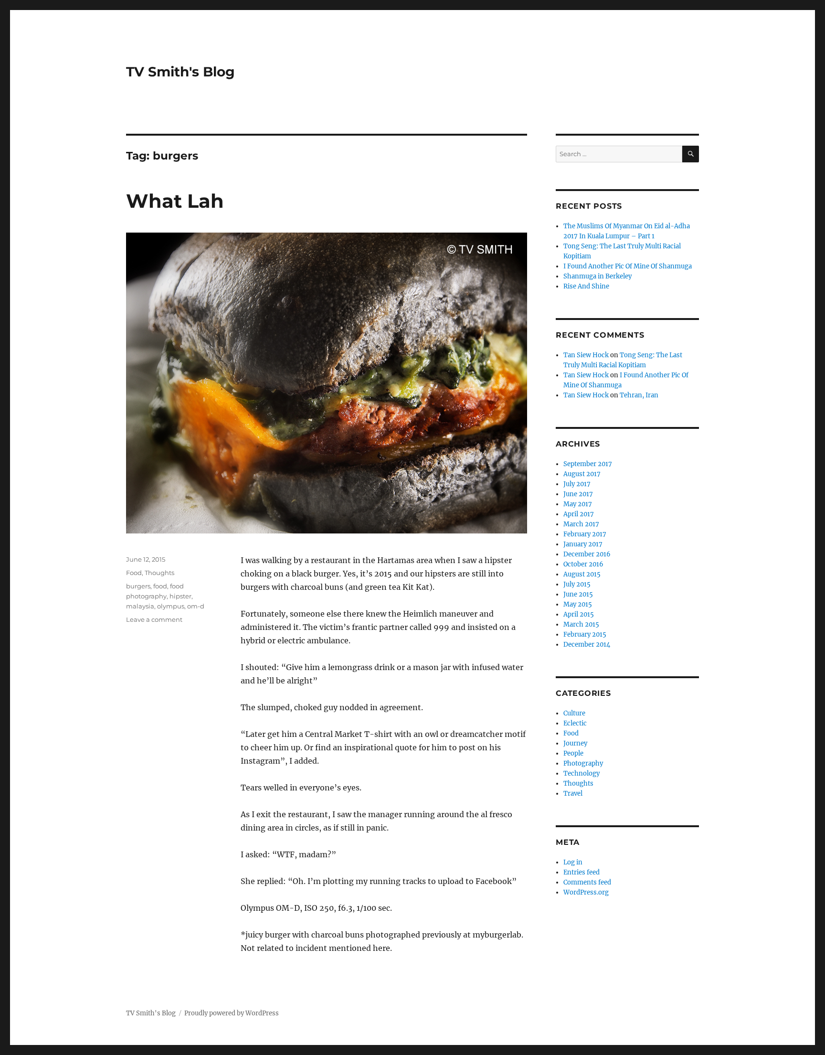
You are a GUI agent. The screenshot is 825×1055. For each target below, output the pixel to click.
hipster (180, 596)
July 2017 (577, 484)
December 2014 (586, 644)
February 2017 (584, 534)
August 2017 (582, 474)
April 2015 (578, 614)
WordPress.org (586, 892)
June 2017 (578, 494)
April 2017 (578, 514)
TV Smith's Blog (180, 72)
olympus (170, 606)
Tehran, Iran (639, 395)
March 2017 (581, 524)
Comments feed (587, 882)
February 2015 (584, 634)
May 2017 (577, 504)
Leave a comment (154, 619)
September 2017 (587, 464)
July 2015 (577, 584)
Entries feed (581, 872)
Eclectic (575, 723)
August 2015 (582, 574)
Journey (575, 743)
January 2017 (583, 544)
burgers (138, 586)
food (160, 586)
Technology (581, 773)
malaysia (140, 606)
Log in (572, 862)
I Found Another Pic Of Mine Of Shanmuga (627, 266)
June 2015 (578, 594)
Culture (574, 713)
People (573, 753)
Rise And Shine (586, 286)
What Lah (175, 201)
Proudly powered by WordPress (231, 1013)
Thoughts (159, 572)
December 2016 (587, 554)
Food (134, 572)
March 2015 (581, 624)
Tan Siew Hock (586, 355)
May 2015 (577, 604)
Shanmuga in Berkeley (597, 276)
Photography (583, 763)
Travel (572, 793)
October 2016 (583, 564)
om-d (195, 606)
